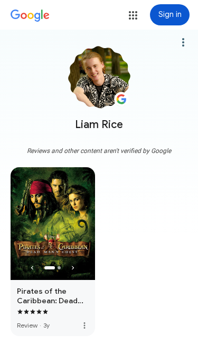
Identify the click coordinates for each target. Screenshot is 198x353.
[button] (133, 15)
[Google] (30, 16)
